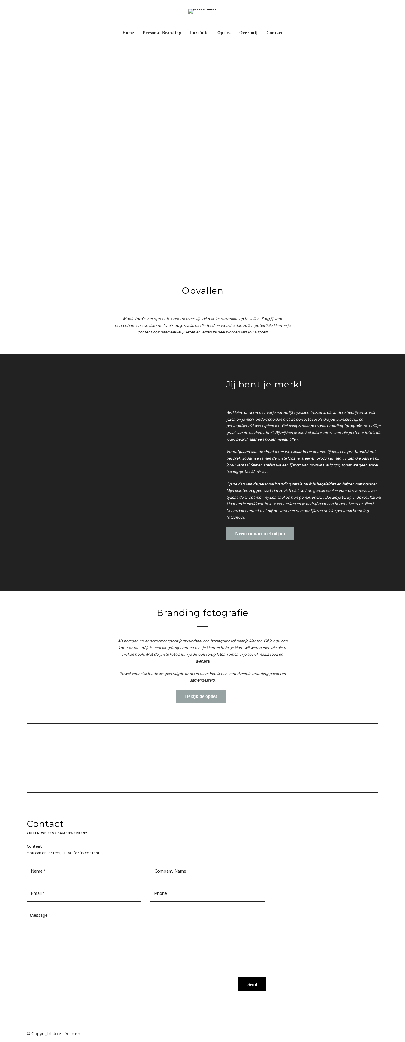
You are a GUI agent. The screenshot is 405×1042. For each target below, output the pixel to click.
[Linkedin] (29, 11)
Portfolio (199, 33)
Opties (224, 33)
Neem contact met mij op (260, 533)
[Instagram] (37, 11)
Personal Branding (162, 33)
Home (128, 33)
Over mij (248, 33)
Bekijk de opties (201, 696)
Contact (275, 33)
